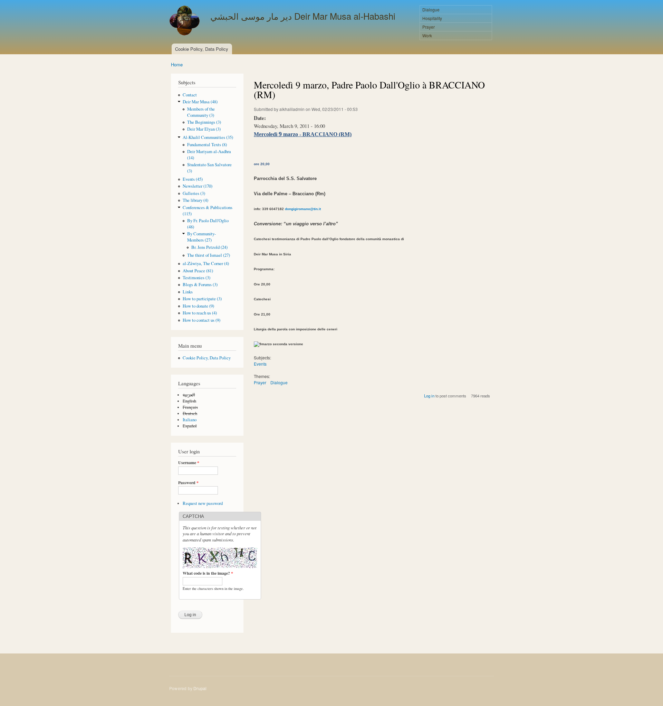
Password (188, 483)
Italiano (189, 420)
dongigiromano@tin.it (303, 209)
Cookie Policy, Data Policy (201, 49)
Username (188, 462)
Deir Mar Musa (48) (200, 102)
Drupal (199, 688)
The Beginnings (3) (204, 122)
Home (177, 64)
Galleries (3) (194, 193)
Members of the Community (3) (201, 112)
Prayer (428, 27)
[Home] (185, 21)
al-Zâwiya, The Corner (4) (206, 263)
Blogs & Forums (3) (200, 285)
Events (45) (193, 179)
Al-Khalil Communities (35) (208, 137)
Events (260, 364)
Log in (429, 395)
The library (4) (195, 200)
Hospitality (432, 18)
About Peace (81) (198, 271)
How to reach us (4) (200, 313)
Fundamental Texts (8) (207, 145)
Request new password (203, 503)
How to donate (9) (198, 306)
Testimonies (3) (196, 278)
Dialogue (431, 9)
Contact (190, 95)
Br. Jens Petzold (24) (209, 247)
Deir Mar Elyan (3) (204, 129)
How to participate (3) (202, 299)
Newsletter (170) (197, 186)
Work (427, 35)
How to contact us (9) (201, 320)
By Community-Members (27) (201, 237)
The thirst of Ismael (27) (208, 255)
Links (188, 292)
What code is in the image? (208, 573)
